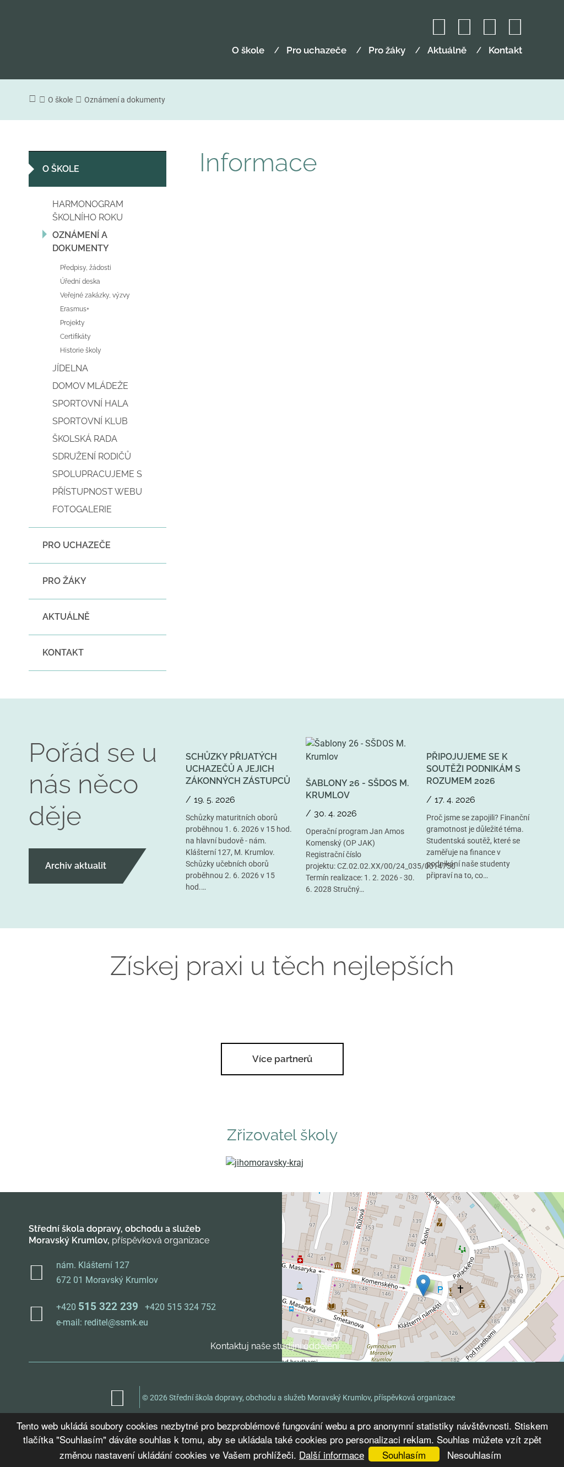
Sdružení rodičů (91, 456)
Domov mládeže (90, 386)
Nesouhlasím (474, 1454)
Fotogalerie (82, 509)
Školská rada (84, 439)
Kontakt (505, 50)
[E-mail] (515, 31)
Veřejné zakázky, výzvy (95, 295)
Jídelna (70, 368)
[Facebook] (464, 31)
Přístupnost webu (97, 491)
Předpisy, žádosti (85, 268)
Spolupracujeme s (97, 474)
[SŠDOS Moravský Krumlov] (89, 34)
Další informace (331, 1454)
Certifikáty (75, 336)
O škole (248, 50)
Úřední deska (80, 281)
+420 (97, 1307)
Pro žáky (386, 50)
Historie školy (80, 350)
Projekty (72, 323)
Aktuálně (447, 50)
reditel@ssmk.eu (116, 1322)
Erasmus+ (74, 309)
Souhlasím (404, 1454)
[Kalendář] (439, 31)
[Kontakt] (489, 31)
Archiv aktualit (75, 865)
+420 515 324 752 (180, 1307)
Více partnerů (282, 1058)
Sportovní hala (90, 403)
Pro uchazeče (316, 50)
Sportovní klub (90, 421)
